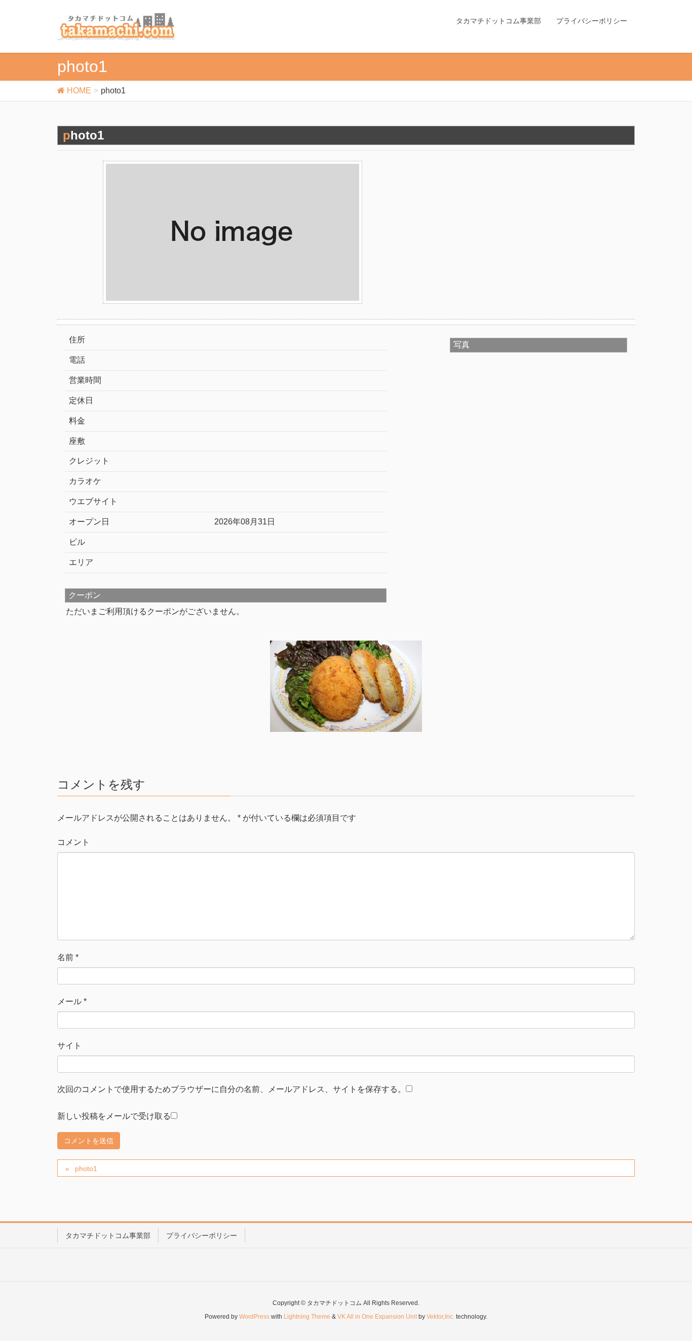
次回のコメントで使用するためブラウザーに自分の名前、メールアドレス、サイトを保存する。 (231, 1089)
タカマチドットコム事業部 (107, 1235)
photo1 (86, 1168)
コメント (73, 842)
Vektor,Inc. (440, 1316)
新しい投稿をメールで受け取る (114, 1116)
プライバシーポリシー (201, 1235)
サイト (69, 1045)
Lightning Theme (307, 1316)
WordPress (254, 1316)
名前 (68, 957)
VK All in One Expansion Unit (377, 1316)
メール (72, 1001)
